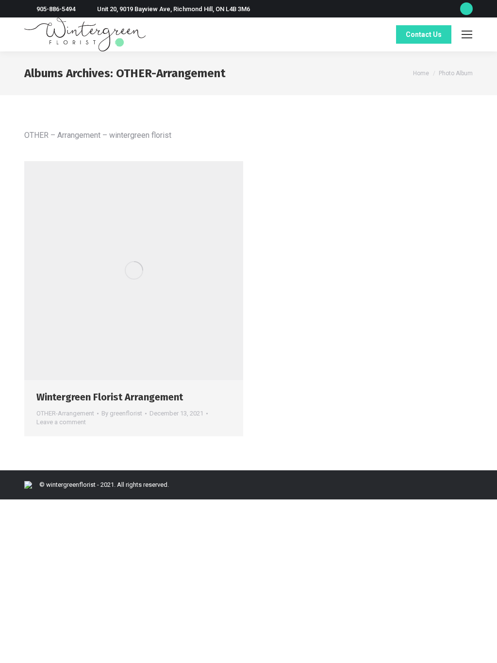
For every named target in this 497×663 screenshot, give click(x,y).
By (121, 413)
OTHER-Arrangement (65, 413)
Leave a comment (61, 422)
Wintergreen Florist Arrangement (109, 397)
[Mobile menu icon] (467, 34)
